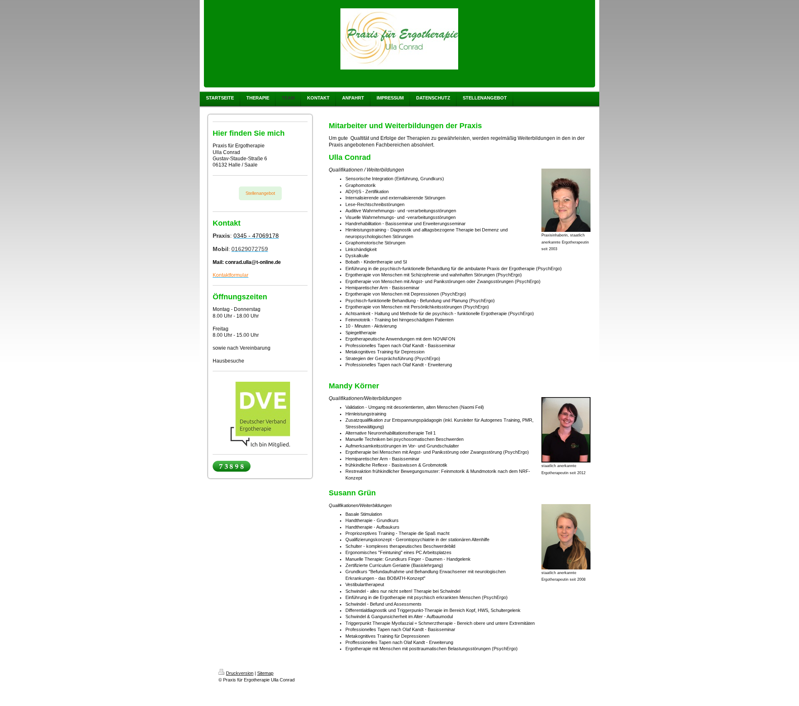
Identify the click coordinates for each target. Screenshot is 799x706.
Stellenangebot (260, 193)
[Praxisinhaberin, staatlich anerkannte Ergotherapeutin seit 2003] (566, 200)
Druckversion (239, 673)
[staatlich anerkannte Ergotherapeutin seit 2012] (566, 429)
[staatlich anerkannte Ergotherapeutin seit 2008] (566, 536)
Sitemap (265, 673)
